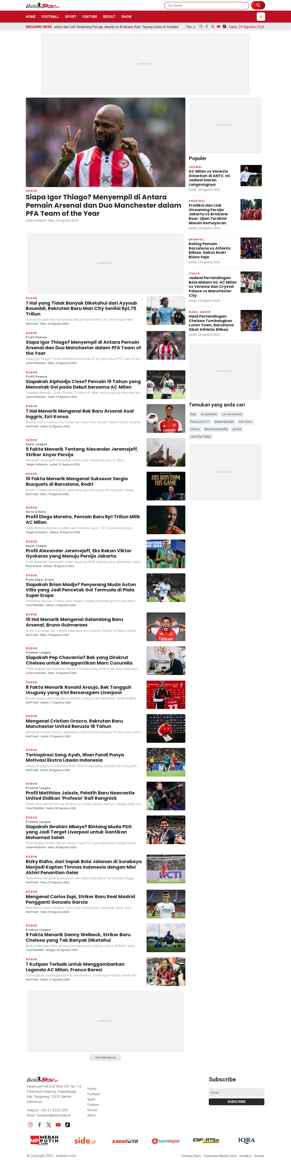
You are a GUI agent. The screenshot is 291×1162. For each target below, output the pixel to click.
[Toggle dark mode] (261, 16)
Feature (89, 17)
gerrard (237, 429)
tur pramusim (209, 414)
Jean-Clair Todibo (200, 436)
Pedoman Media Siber (220, 1156)
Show (126, 17)
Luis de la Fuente (232, 414)
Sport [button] (91, 1099)
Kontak (259, 1156)
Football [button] (93, 1094)
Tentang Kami (191, 1156)
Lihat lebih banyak (105, 1057)
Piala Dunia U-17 (200, 421)
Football (50, 17)
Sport (70, 17)
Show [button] (91, 1115)
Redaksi (245, 1156)
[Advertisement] (145, 63)
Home (31, 17)
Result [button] (92, 1110)
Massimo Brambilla (216, 429)
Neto (193, 414)
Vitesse (195, 429)
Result (109, 17)
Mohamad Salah (224, 421)
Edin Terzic (245, 421)
